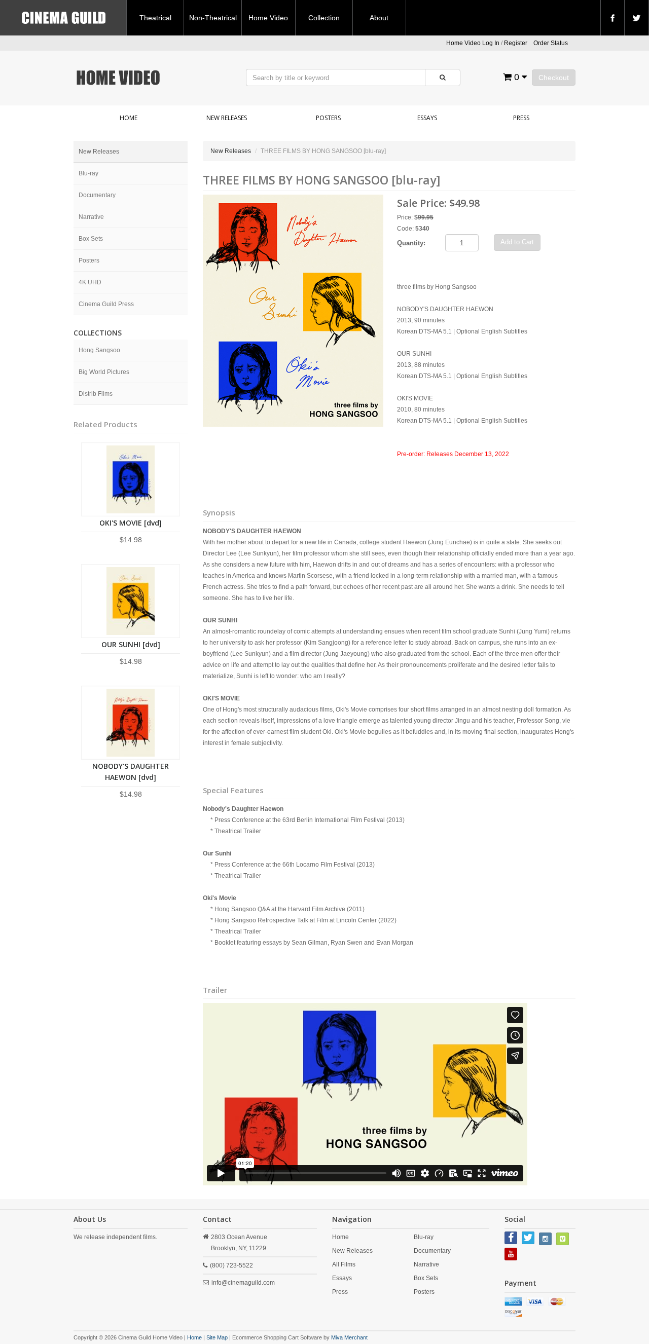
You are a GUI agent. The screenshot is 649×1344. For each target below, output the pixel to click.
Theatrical (155, 18)
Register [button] (515, 43)
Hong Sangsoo (99, 350)
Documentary (97, 195)
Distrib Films (96, 393)
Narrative (91, 216)
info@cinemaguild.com (243, 1282)
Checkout (553, 77)
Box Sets (91, 238)
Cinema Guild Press (106, 304)
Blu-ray (88, 173)
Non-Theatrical (213, 18)
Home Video (268, 18)
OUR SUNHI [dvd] (130, 644)
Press (521, 118)
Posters (328, 118)
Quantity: (411, 243)
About (379, 18)
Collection (324, 18)
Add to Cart (517, 242)
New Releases (226, 118)
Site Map (217, 1337)
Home (128, 118)
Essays (427, 118)
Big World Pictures (104, 372)
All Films (343, 1264)
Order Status (550, 43)
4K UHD (90, 282)
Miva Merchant (349, 1337)
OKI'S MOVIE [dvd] (130, 523)
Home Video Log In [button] (472, 43)
